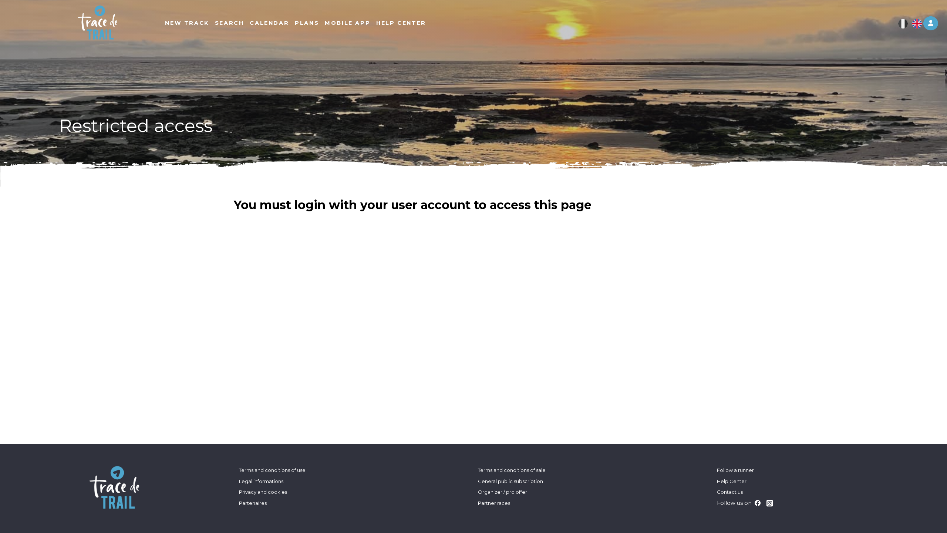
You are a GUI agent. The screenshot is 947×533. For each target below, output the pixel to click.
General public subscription (510, 481)
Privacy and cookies (263, 492)
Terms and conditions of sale (512, 470)
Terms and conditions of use (272, 470)
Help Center (732, 481)
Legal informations (261, 481)
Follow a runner (735, 470)
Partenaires (253, 503)
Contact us (730, 492)
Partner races (494, 503)
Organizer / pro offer (502, 492)
